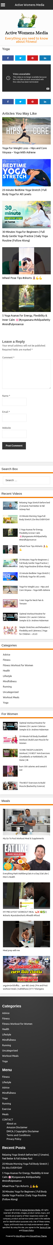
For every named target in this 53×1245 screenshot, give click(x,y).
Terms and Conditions (18, 1135)
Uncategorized (11, 692)
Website (6, 428)
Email (6, 411)
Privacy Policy (14, 1139)
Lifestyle (7, 676)
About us (11, 1123)
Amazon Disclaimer (17, 1127)
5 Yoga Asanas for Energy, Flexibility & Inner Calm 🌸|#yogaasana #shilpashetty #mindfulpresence (26, 320)
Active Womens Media (29, 4)
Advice (6, 654)
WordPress (20, 1236)
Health (6, 670)
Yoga (6, 49)
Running (7, 686)
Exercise (6, 1109)
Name (6, 395)
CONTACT (7, 1119)
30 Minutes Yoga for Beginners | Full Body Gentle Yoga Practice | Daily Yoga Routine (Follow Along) (25, 236)
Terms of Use (45, 1227)
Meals (5, 1114)
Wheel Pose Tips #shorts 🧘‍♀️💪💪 (22, 277)
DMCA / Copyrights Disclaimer (23, 1131)
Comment (8, 357)
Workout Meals (11, 697)
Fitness (6, 660)
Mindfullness (10, 681)
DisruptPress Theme (38, 1236)
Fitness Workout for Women (18, 665)
